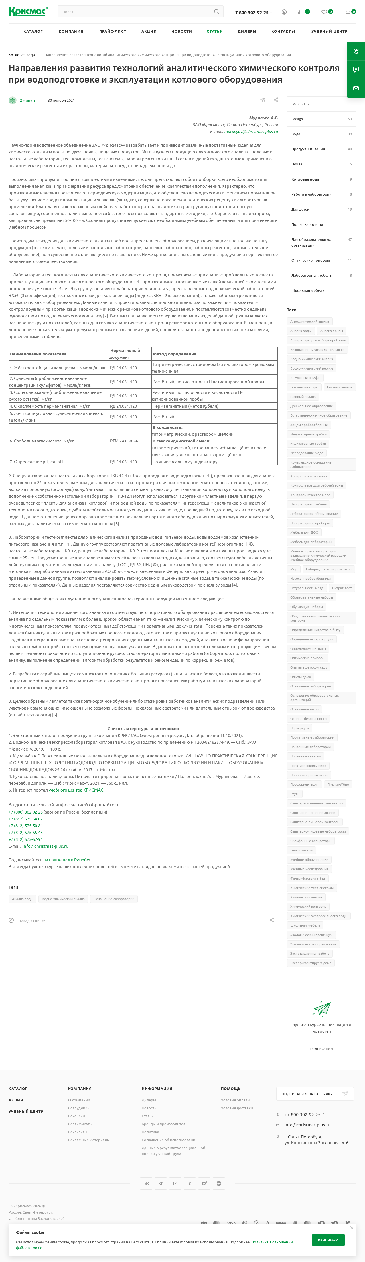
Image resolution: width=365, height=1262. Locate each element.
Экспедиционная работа (309, 953)
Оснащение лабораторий (114, 898)
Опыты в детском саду (308, 667)
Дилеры (149, 1099)
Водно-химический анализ (63, 898)
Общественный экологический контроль (315, 618)
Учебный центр (26, 1111)
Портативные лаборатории (312, 737)
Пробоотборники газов (309, 775)
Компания (80, 1088)
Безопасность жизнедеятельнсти (317, 349)
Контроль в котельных (308, 476)
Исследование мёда (306, 452)
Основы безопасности (308, 718)
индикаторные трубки (308, 443)
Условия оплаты (235, 1099)
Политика (150, 1131)
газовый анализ (303, 396)
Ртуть (294, 793)
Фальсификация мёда (307, 878)
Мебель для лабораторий (311, 541)
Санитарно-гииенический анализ (316, 803)
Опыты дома (300, 676)
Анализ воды (22, 898)
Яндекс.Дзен (219, 1183)
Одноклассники (190, 1183)
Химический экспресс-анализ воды (318, 915)
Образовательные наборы (311, 597)
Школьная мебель (305, 925)
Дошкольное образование (311, 405)
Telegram (161, 1183)
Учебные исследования (309, 868)
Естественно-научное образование (318, 415)
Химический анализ (306, 897)
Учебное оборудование (309, 859)
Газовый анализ (339, 387)
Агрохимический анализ (309, 321)
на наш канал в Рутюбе (66, 859)
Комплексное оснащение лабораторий (311, 464)
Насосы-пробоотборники (310, 578)
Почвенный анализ (305, 756)
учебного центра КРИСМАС (76, 789)
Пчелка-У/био (338, 784)
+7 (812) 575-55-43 (26, 832)
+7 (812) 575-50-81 (26, 825)
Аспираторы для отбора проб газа (318, 340)
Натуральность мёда (306, 587)
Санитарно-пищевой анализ (312, 812)
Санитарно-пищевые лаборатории (318, 831)
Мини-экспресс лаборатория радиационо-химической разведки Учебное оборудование (318, 555)
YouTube (175, 1183)
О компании (79, 1099)
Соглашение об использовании (170, 1139)
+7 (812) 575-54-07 (26, 818)
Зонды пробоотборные (309, 424)
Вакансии (76, 1115)
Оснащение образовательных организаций (314, 697)
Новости (149, 1107)
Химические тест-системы (312, 887)
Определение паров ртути (311, 639)
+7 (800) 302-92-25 (26, 811)
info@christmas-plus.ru (45, 846)
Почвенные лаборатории (310, 746)
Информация (157, 1088)
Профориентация (304, 784)
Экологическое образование (313, 944)
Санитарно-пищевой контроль (314, 822)
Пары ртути (299, 728)
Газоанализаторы (304, 387)
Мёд (293, 569)
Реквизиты (77, 1131)
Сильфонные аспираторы (310, 840)
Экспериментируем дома (310, 962)
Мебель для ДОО (304, 532)
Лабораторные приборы (310, 523)
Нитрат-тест (342, 587)
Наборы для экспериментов (329, 569)
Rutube (204, 1183)
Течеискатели (301, 850)
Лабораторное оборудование (314, 513)
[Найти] (217, 11)
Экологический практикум (311, 934)
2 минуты (28, 100)
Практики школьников (308, 765)
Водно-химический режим (311, 368)
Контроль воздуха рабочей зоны (316, 485)
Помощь (231, 1088)
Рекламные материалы (89, 1139)
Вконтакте (146, 1183)
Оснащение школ (304, 709)
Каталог (18, 1088)
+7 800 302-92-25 (251, 12)
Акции (16, 1099)
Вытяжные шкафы (305, 377)
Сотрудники (79, 1107)
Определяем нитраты (308, 648)
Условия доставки (237, 1107)
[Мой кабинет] (284, 12)
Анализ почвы (331, 330)
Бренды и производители (165, 1123)
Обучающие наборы (306, 606)
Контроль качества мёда (310, 494)
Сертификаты (80, 1123)
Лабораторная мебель (308, 504)
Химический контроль (308, 906)
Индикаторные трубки (308, 434)
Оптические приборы (307, 657)
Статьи (148, 1115)
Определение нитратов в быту (315, 629)
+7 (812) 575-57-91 (26, 839)
